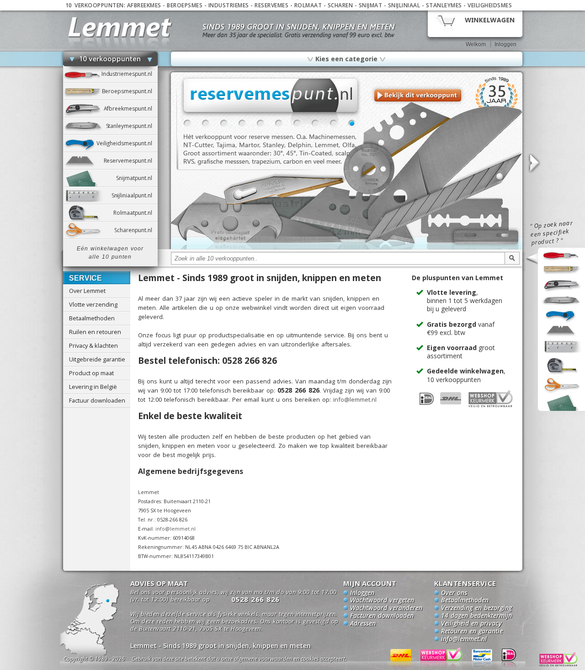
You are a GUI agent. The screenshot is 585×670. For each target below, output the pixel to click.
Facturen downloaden (382, 616)
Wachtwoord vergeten (382, 600)
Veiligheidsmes (490, 5)
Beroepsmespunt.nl (130, 91)
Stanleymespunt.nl (132, 126)
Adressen (363, 623)
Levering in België (93, 387)
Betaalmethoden (92, 318)
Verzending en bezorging (476, 608)
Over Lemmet (87, 291)
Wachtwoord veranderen (386, 608)
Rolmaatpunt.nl (135, 213)
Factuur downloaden (97, 400)
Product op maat (91, 373)
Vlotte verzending (93, 304)
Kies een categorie (346, 58)
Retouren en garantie (472, 631)
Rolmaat (308, 5)
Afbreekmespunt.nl (131, 108)
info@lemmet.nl (355, 399)
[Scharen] (346, 248)
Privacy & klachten (93, 345)
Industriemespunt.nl (129, 74)
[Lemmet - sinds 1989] (120, 27)
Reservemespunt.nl (131, 161)
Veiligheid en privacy (471, 623)
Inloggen (505, 44)
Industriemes (228, 5)
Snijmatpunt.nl (136, 178)
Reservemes (271, 5)
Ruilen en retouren (95, 332)
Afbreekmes (144, 5)
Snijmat (371, 5)
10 (352, 123)
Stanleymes (444, 5)
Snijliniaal (404, 5)
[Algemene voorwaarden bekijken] (255, 660)
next (534, 163)
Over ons (454, 593)
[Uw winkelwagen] (475, 23)
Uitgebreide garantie (97, 359)
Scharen (340, 5)
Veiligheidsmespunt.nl (127, 143)
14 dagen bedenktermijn (476, 616)
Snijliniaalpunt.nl (135, 195)
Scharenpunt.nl (135, 230)
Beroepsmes (184, 5)
